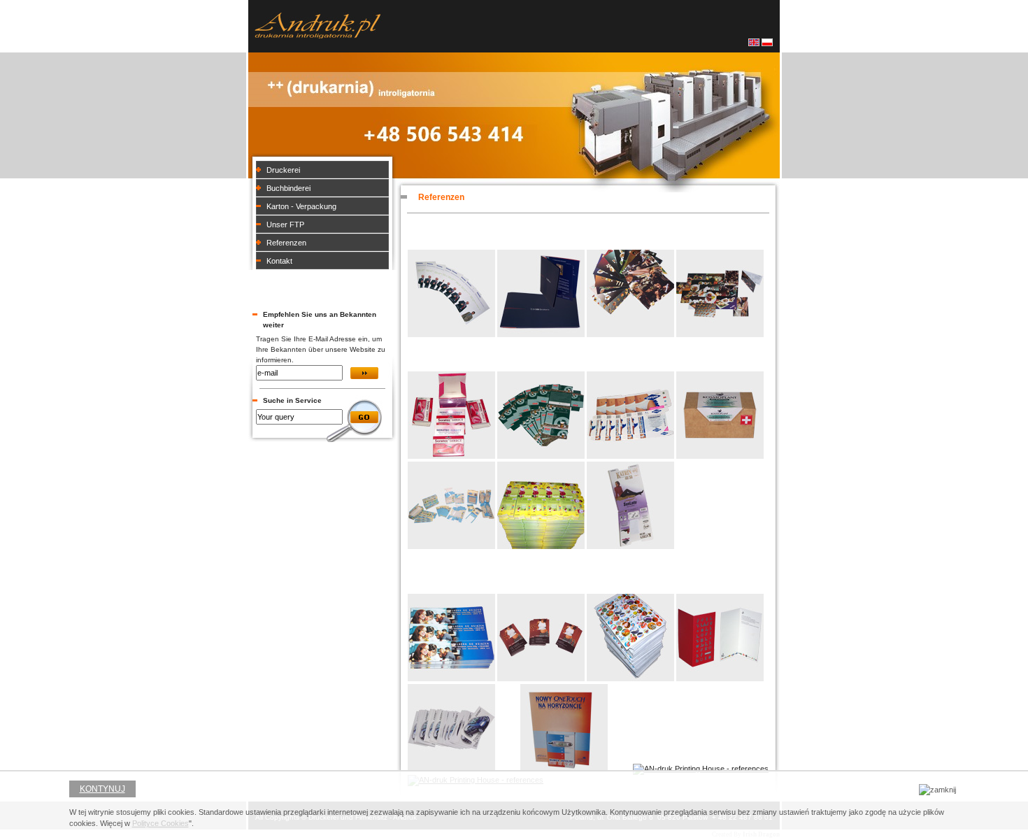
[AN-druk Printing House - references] (451, 334)
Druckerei (283, 170)
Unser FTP (285, 224)
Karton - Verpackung (301, 206)
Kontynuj (102, 789)
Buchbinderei (288, 188)
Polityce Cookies (160, 823)
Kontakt (279, 261)
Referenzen (286, 243)
